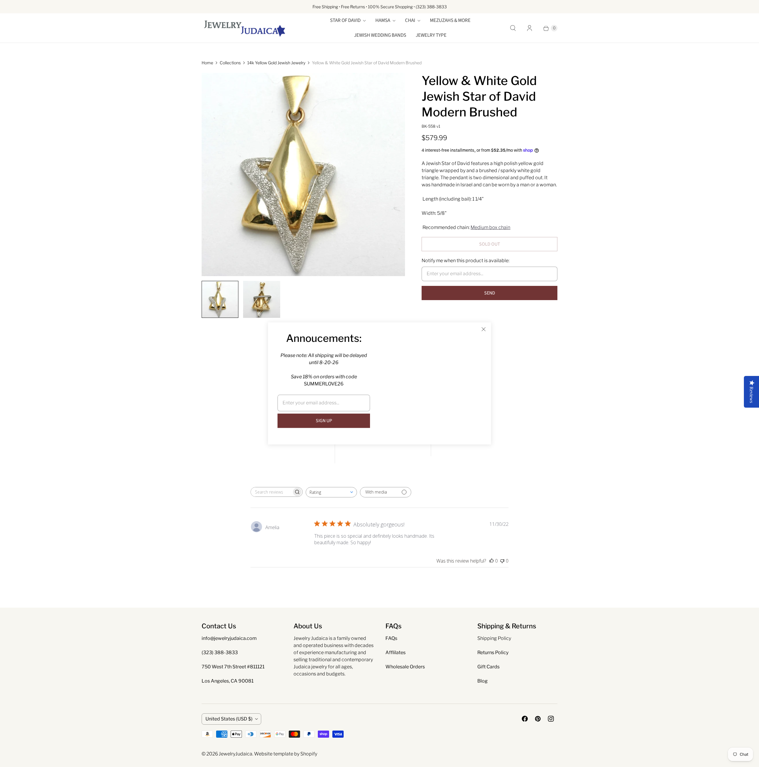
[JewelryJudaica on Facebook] (524, 718)
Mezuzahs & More (450, 20)
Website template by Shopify (285, 754)
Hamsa (382, 20)
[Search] (513, 28)
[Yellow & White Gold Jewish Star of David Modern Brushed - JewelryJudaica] (303, 174)
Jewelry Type (431, 35)
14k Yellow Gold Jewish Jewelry (276, 62)
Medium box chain (490, 227)
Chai (410, 20)
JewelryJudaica (235, 754)
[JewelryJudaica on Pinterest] (537, 718)
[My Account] (529, 28)
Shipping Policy (494, 638)
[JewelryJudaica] (245, 28)
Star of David (345, 20)
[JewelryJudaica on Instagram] (550, 718)
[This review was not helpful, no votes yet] (502, 561)
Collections (230, 62)
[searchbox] (271, 492)
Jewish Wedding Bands (380, 35)
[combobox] (331, 492)
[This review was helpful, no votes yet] (491, 561)
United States (229, 719)
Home (207, 62)
